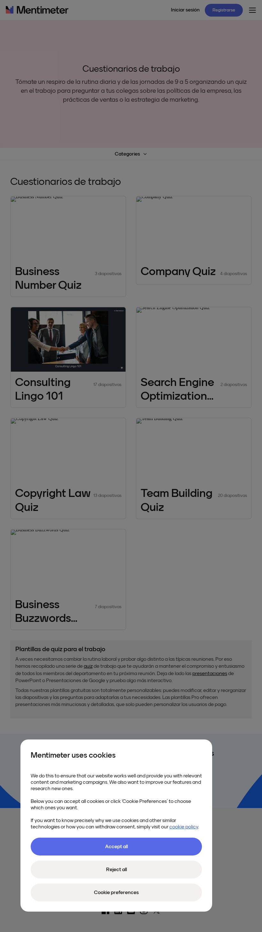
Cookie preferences (116, 892)
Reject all (116, 869)
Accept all (116, 846)
